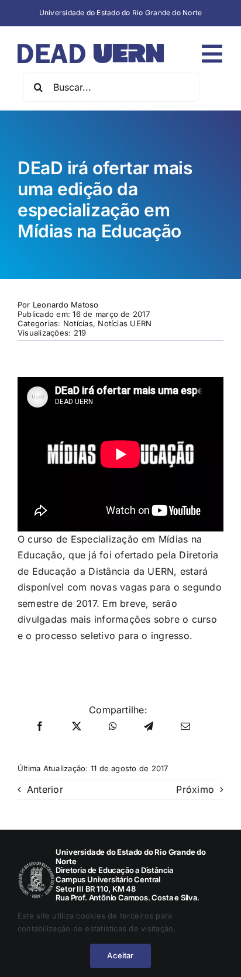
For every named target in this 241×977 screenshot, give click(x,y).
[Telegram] (148, 727)
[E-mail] (185, 727)
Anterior (45, 789)
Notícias (78, 323)
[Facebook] (39, 727)
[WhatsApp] (113, 727)
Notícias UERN (125, 323)
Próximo (195, 789)
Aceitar (120, 955)
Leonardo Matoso (66, 304)
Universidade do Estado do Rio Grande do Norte (120, 12)
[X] (76, 727)
